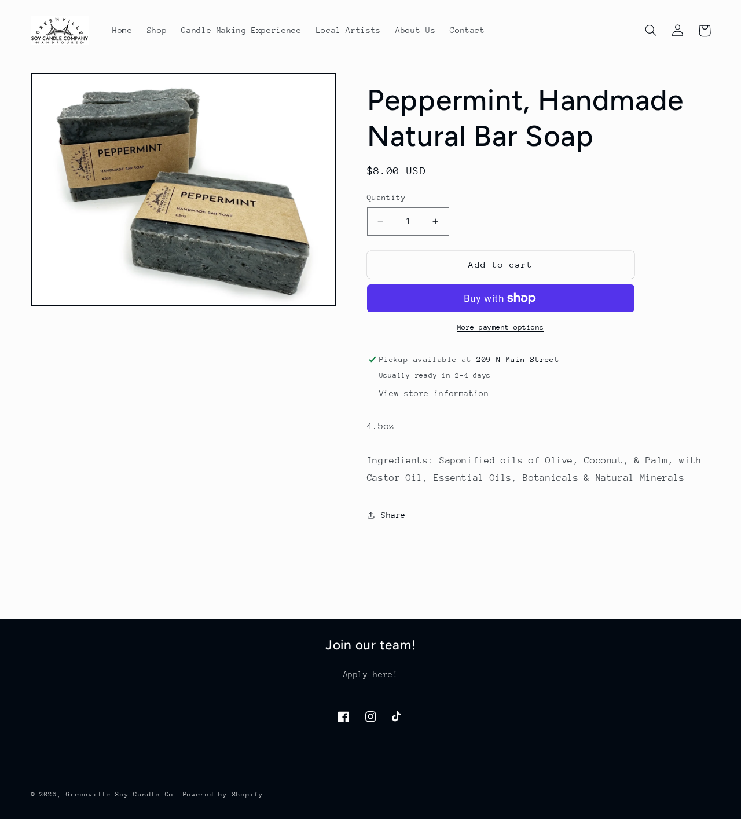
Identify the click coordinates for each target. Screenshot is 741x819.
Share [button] (393, 515)
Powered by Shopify (223, 794)
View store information (434, 393)
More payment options (501, 327)
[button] (651, 30)
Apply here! (370, 674)
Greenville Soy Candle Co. (122, 794)
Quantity (386, 197)
